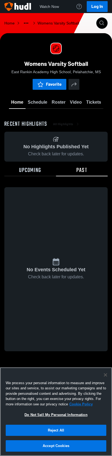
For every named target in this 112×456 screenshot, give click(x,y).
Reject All (56, 430)
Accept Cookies (56, 446)
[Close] (105, 375)
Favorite (54, 84)
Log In (97, 6)
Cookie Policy (81, 404)
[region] (56, 411)
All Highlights (63, 124)
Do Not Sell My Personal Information (56, 415)
